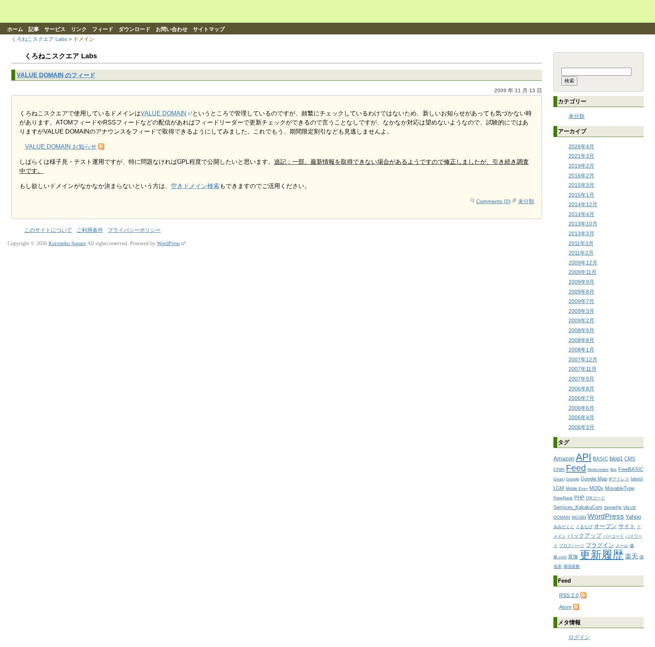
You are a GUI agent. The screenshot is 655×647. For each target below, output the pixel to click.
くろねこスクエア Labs (39, 39)
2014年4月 (581, 214)
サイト (626, 526)
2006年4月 (581, 417)
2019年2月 (581, 166)
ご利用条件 (90, 230)
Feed (576, 468)
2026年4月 (581, 146)
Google (572, 479)
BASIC (600, 459)
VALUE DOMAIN (163, 113)
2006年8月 (581, 389)
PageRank (563, 498)
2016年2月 (581, 176)
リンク (79, 29)
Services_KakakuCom (577, 507)
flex (613, 469)
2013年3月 (581, 233)
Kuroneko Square (67, 243)
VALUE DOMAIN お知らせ (61, 146)
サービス (55, 29)
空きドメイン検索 (195, 186)
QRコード (595, 498)
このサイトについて (48, 230)
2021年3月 (581, 156)
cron (558, 469)
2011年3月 (581, 243)
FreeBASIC (630, 469)
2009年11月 (583, 272)
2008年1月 (581, 350)
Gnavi (558, 479)
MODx (596, 488)
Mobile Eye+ (577, 488)
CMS (629, 459)
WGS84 (579, 517)
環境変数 (571, 566)
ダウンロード (134, 29)
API (583, 457)
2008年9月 (581, 330)
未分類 (526, 201)
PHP (579, 498)
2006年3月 (581, 427)
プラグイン (600, 545)
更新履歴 (602, 554)
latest (637, 479)
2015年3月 (581, 185)
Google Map (594, 479)
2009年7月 (581, 301)
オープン (605, 526)
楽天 (631, 556)
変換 (573, 557)
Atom (565, 607)
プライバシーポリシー (134, 230)
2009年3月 (581, 311)
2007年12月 (583, 359)
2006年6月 (581, 408)
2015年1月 (581, 195)
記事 (33, 29)
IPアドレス (619, 479)
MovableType (619, 488)
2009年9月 (581, 282)
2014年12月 (583, 204)
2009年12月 (583, 263)
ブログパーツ (571, 545)
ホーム (15, 29)
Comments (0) (493, 201)
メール (622, 545)
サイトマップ (209, 29)
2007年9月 (581, 379)
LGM (558, 488)
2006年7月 (581, 398)
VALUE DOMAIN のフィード (56, 75)
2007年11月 (583, 369)
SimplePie (613, 507)
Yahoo (633, 516)
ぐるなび (584, 526)
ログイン (579, 637)
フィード (102, 29)
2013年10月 (583, 224)
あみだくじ (563, 526)
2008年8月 (581, 340)
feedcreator (598, 469)
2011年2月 (581, 253)
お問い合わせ (172, 29)
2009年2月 (581, 320)
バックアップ (584, 535)
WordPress (606, 516)
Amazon (563, 458)
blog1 (616, 458)
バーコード (613, 536)
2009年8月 (581, 292)
